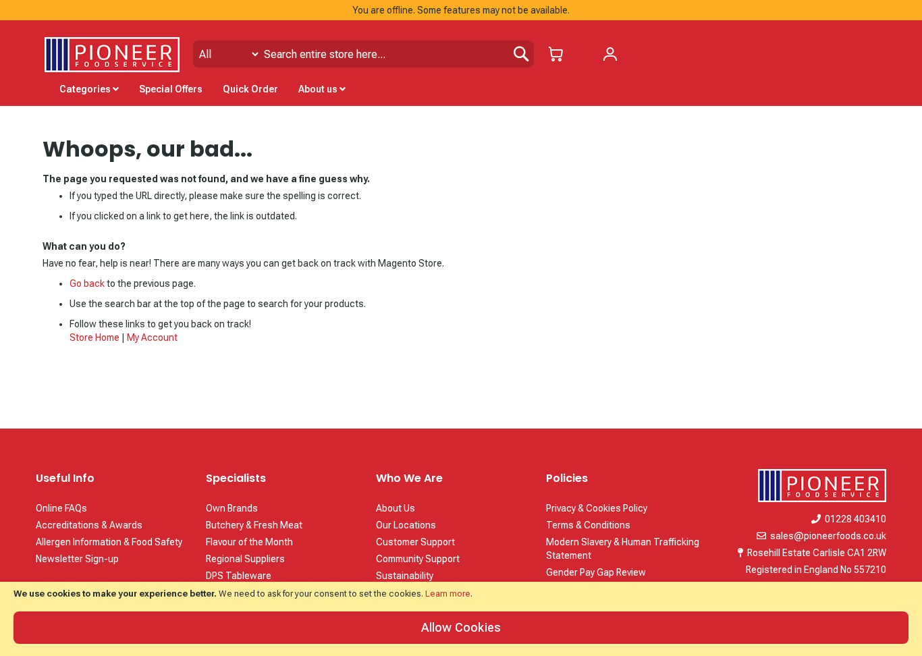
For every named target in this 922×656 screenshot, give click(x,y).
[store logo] (112, 54)
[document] (461, 619)
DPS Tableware (238, 575)
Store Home (94, 337)
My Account (152, 337)
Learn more (447, 594)
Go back (87, 283)
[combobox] (363, 53)
